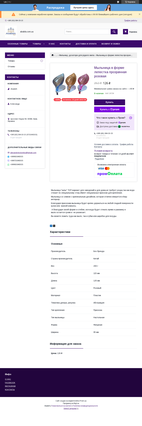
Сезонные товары (17, 44)
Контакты (65, 44)
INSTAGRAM (10, 386)
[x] (54, 226)
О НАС (8, 379)
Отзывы (11, 66)
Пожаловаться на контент (61, 406)
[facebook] (51, 226)
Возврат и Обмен (111, 44)
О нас (52, 44)
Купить (110, 102)
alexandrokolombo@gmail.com (23, 153)
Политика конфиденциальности (85, 406)
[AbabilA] (11, 37)
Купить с (105, 109)
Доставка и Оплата (86, 44)
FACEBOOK (10, 383)
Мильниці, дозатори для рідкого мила (76, 55)
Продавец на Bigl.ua (71, 403)
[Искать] (114, 31)
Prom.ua (83, 401)
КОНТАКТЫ (10, 390)
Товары (37, 44)
